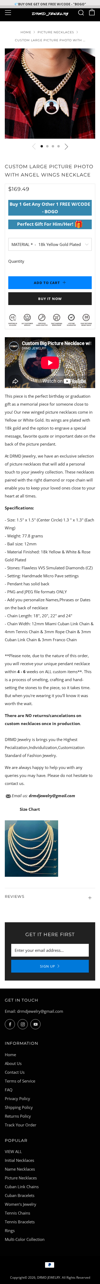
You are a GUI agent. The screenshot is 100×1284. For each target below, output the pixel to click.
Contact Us (15, 1072)
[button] (42, 146)
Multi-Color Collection (25, 1239)
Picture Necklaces (21, 1177)
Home (26, 32)
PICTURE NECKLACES (56, 32)
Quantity (16, 261)
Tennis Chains (17, 1213)
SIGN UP (47, 966)
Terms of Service (20, 1081)
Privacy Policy (17, 1098)
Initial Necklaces (19, 1160)
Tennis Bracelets (20, 1221)
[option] (50, 93)
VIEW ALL (13, 1151)
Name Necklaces (20, 1169)
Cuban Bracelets (19, 1195)
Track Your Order (20, 1124)
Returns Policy (18, 1116)
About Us (13, 1063)
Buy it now (50, 298)
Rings (10, 1230)
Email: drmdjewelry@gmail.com (34, 1011)
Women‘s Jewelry (20, 1204)
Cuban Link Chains (22, 1186)
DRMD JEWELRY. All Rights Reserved (63, 1277)
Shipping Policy (19, 1107)
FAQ (9, 1089)
